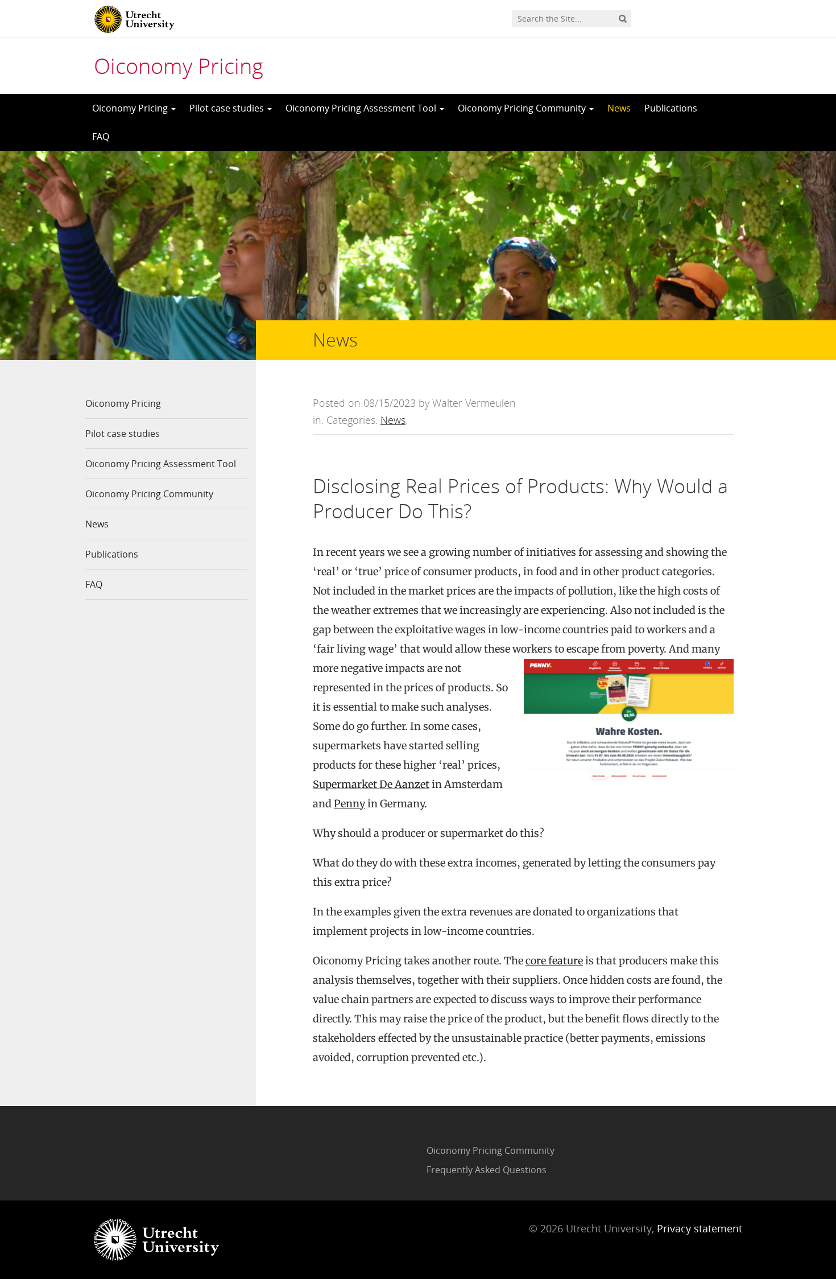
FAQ (100, 136)
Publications (670, 108)
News (619, 108)
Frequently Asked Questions (487, 1170)
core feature (554, 960)
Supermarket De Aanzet (371, 784)
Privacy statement (699, 1228)
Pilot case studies (227, 108)
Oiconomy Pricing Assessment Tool (361, 108)
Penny (349, 803)
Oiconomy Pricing (178, 65)
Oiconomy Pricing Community (523, 108)
